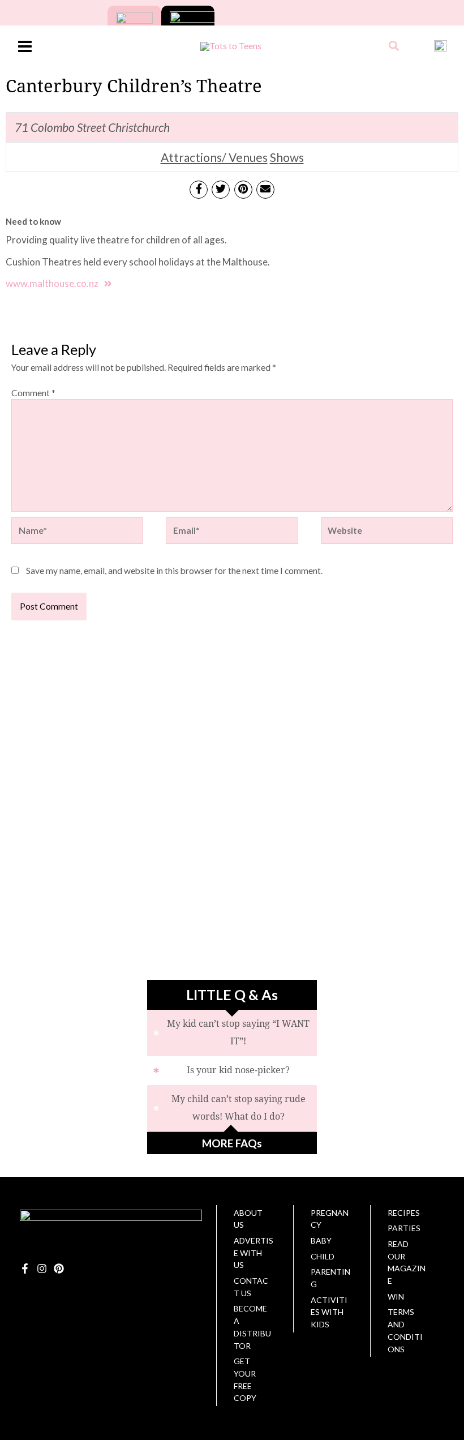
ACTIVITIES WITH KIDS (329, 1312)
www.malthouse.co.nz (52, 283)
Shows (287, 157)
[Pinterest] (59, 1268)
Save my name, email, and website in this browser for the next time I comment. (174, 570)
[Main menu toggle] (24, 46)
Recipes (404, 1213)
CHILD (322, 1256)
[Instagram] (42, 1268)
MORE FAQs (232, 1143)
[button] (394, 47)
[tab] (232, 1033)
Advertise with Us (253, 1253)
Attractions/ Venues (214, 157)
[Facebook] (25, 1268)
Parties (404, 1228)
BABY (321, 1240)
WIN (396, 1296)
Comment (33, 393)
